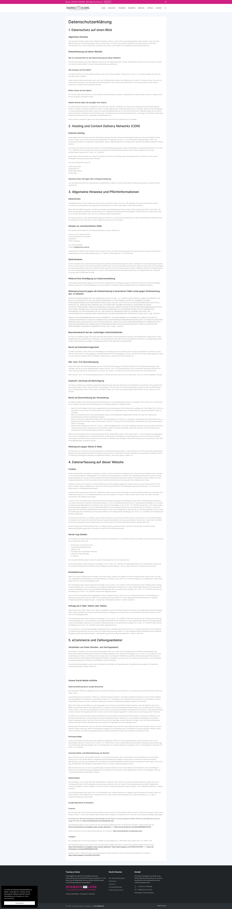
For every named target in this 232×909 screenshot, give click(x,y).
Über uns (141, 8)
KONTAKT (107, 2)
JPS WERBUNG (98, 906)
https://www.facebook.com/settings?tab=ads (98, 821)
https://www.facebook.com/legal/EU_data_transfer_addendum (89, 827)
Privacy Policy (161, 905)
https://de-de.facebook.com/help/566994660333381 (132, 827)
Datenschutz (112, 881)
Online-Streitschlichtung (116, 890)
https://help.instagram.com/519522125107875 (127, 847)
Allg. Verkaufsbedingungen (117, 878)
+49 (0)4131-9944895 (145, 886)
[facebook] (165, 2)
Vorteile (150, 8)
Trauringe (121, 8)
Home (103, 8)
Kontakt (159, 8)
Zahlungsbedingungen (115, 887)
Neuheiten (131, 8)
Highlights (112, 8)
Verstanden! (19, 903)
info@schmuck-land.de (95, 2)
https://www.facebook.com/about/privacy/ (127, 831)
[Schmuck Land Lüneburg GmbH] (81, 888)
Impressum (112, 884)
